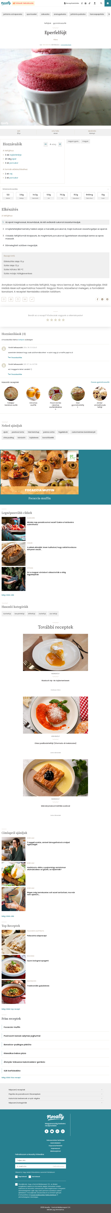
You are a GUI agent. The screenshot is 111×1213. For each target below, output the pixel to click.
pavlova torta (18, 432)
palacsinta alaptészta (35, 931)
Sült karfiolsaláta (12, 1070)
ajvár (5, 432)
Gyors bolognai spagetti (38, 961)
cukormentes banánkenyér (83, 432)
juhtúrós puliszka (78, 14)
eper (14, 159)
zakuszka (45, 14)
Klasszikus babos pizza (15, 1053)
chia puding (8, 437)
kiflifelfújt (31, 614)
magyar (85, 141)
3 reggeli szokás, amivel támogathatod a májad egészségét (48, 843)
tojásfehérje (15, 154)
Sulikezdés (31, 518)
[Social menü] (85, 3)
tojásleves (33, 437)
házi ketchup (33, 432)
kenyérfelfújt (19, 614)
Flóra (56, 40)
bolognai (30, 956)
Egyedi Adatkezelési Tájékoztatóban (43, 1195)
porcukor (14, 163)
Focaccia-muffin (12, 1027)
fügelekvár (63, 432)
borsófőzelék (48, 437)
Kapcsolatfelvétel (55, 1146)
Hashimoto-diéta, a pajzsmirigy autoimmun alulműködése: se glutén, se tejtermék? (46, 868)
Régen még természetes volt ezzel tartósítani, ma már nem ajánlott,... (51, 893)
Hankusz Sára (55, 690)
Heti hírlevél (36, 1176)
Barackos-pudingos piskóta (17, 1044)
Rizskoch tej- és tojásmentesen (55, 680)
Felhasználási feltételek (55, 1140)
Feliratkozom (58, 1166)
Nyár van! (30, 838)
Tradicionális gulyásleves (38, 986)
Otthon (30, 568)
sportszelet (32, 14)
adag (54, 144)
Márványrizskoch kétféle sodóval (55, 806)
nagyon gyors (73, 141)
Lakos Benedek (55, 753)
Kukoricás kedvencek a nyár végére (24, 1098)
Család (30, 543)
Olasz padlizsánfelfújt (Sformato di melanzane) (55, 743)
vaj (10, 173)
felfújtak (47, 23)
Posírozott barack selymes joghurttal (22, 1035)
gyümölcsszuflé (59, 23)
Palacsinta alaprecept (37, 936)
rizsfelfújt (42, 614)
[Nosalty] (6, 3)
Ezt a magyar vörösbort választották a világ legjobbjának (46, 573)
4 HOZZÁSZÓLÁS (66, 45)
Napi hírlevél (22, 1176)
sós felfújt (53, 614)
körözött (21, 437)
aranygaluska (60, 14)
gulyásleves (31, 981)
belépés (21, 340)
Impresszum (55, 1148)
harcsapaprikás (97, 14)
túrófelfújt (7, 614)
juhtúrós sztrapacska (12, 14)
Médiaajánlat (55, 1151)
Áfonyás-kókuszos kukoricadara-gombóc (24, 1062)
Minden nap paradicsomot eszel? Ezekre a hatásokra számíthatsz (50, 523)
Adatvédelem (55, 1143)
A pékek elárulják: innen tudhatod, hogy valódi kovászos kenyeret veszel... (51, 548)
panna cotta (48, 432)
